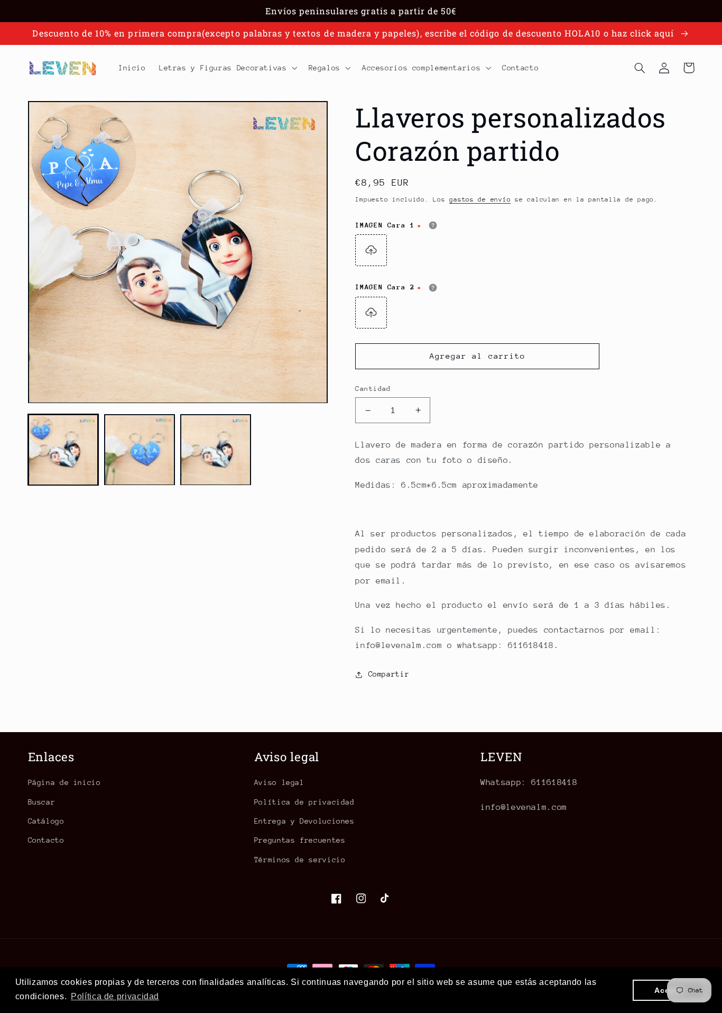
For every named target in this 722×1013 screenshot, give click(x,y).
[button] (227, 67)
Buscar (41, 802)
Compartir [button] (388, 674)
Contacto (46, 840)
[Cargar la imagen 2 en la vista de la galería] (139, 450)
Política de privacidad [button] (115, 996)
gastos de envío (480, 199)
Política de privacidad (304, 802)
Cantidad (373, 389)
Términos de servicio (300, 859)
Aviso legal (279, 782)
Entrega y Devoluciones (304, 821)
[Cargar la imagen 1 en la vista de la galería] (63, 450)
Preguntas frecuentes (300, 840)
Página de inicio (64, 782)
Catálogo (46, 821)
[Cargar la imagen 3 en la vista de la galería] (215, 450)
